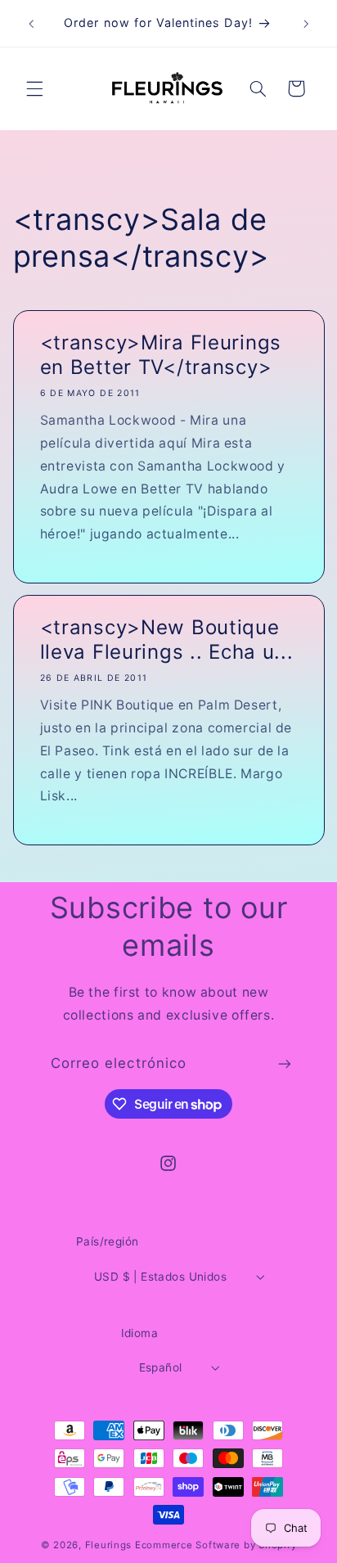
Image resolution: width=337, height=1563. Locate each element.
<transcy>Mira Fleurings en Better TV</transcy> (160, 355)
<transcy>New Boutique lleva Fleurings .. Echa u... (166, 639)
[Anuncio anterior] (31, 24)
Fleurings (109, 1545)
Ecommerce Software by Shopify (215, 1545)
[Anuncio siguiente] (306, 24)
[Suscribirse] (284, 1064)
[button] (34, 88)
